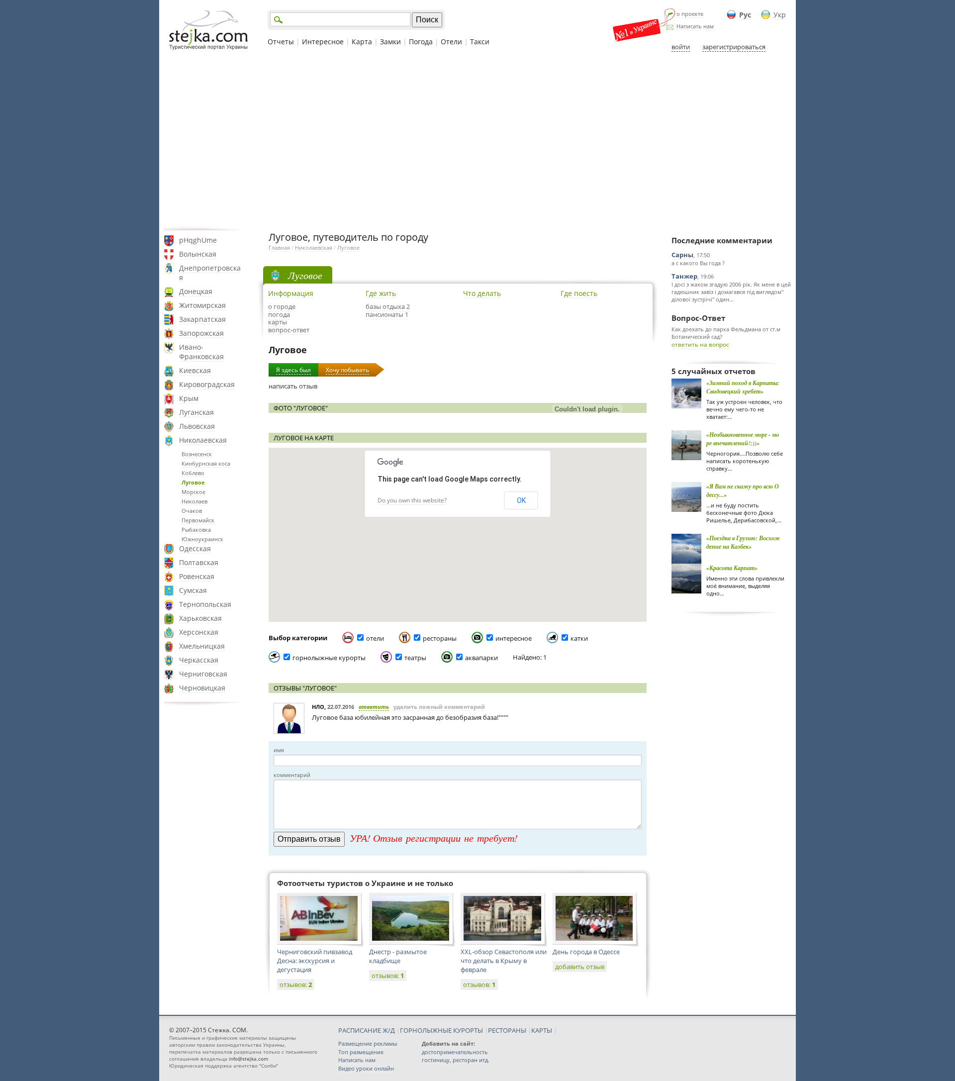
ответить (374, 706)
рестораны (440, 638)
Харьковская (200, 618)
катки (579, 638)
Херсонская (198, 632)
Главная (279, 247)
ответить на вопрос (700, 344)
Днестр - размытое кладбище (398, 956)
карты (277, 321)
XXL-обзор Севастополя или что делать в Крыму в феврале (504, 960)
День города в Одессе (586, 951)
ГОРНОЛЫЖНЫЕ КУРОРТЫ (441, 1030)
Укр (779, 14)
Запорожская (201, 333)
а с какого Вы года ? (698, 263)
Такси (479, 41)
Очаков (192, 510)
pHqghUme (198, 240)
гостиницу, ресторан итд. (455, 1060)
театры (415, 657)
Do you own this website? (412, 500)
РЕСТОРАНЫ (507, 1030)
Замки (390, 41)
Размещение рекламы (367, 1043)
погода (279, 314)
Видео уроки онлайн (366, 1068)
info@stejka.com (248, 1058)
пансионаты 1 (387, 314)
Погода (421, 41)
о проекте (689, 13)
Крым (188, 398)
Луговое (193, 482)
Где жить (381, 293)
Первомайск (198, 520)
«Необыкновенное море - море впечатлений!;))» (742, 438)
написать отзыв (293, 386)
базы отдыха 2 (388, 306)
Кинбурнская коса (206, 463)
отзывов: (296, 984)
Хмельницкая (202, 646)
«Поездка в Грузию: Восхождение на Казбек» (743, 542)
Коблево (193, 473)
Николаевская (203, 440)
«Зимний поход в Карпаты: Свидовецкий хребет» (742, 387)
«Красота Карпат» (732, 568)
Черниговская (203, 674)
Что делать (482, 293)
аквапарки (481, 657)
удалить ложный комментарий (439, 706)
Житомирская (202, 305)
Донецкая (195, 291)
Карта (362, 41)
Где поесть (579, 293)
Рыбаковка (196, 529)
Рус (745, 14)
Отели (451, 41)
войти (680, 46)
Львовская (197, 426)
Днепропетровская (210, 272)
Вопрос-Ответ (698, 318)
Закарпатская (202, 319)
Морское (193, 491)
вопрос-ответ (288, 329)
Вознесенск (197, 454)
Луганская (196, 412)
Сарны (682, 254)
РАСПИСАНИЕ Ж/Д (366, 1030)
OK (521, 500)
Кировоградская (207, 384)
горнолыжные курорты (329, 657)
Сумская (193, 590)
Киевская (195, 370)
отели (375, 638)
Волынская (197, 254)
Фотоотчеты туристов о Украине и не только (365, 883)
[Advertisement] (477, 140)
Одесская (195, 548)
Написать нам (695, 26)
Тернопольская (205, 604)
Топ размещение (360, 1052)
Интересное (323, 41)
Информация (290, 293)
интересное (513, 638)
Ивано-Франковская (201, 351)
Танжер (684, 276)
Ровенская (196, 576)
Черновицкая (202, 687)
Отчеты (281, 41)
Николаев (194, 501)
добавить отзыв (579, 966)
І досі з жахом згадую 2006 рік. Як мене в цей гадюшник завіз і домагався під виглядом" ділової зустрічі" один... (731, 292)
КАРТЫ (541, 1030)
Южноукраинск (202, 539)
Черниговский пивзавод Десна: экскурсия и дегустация (314, 960)
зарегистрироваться (733, 46)
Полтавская (198, 562)
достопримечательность (455, 1052)
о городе (281, 306)
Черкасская (198, 660)
